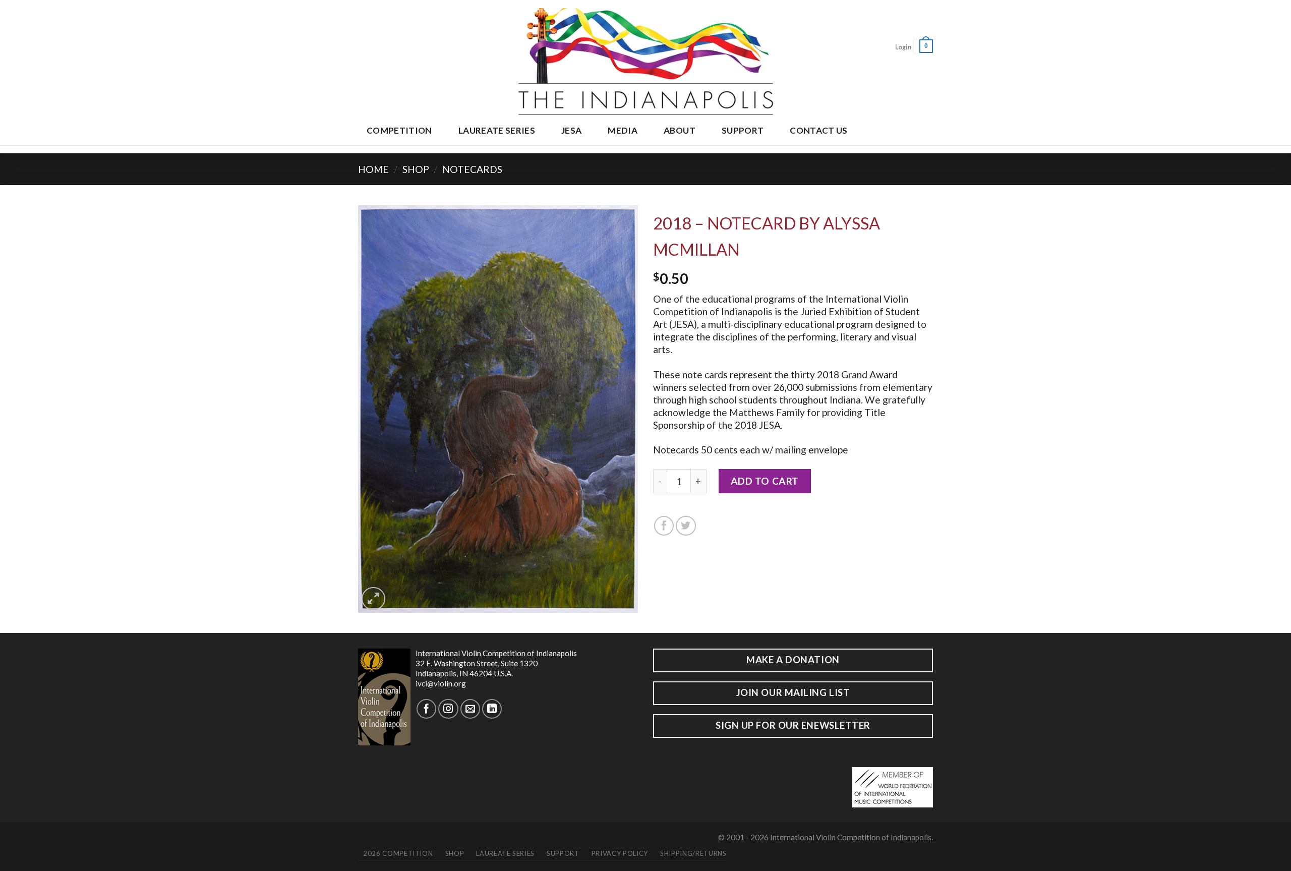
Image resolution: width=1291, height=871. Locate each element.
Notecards (472, 169)
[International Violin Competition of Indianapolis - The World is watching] (645, 59)
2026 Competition (398, 853)
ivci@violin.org (441, 683)
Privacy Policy (620, 853)
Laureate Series (496, 130)
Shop (415, 169)
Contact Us (818, 130)
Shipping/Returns (693, 853)
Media (622, 130)
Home (373, 169)
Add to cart (765, 481)
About (679, 130)
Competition (399, 130)
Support (743, 130)
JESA (571, 130)
